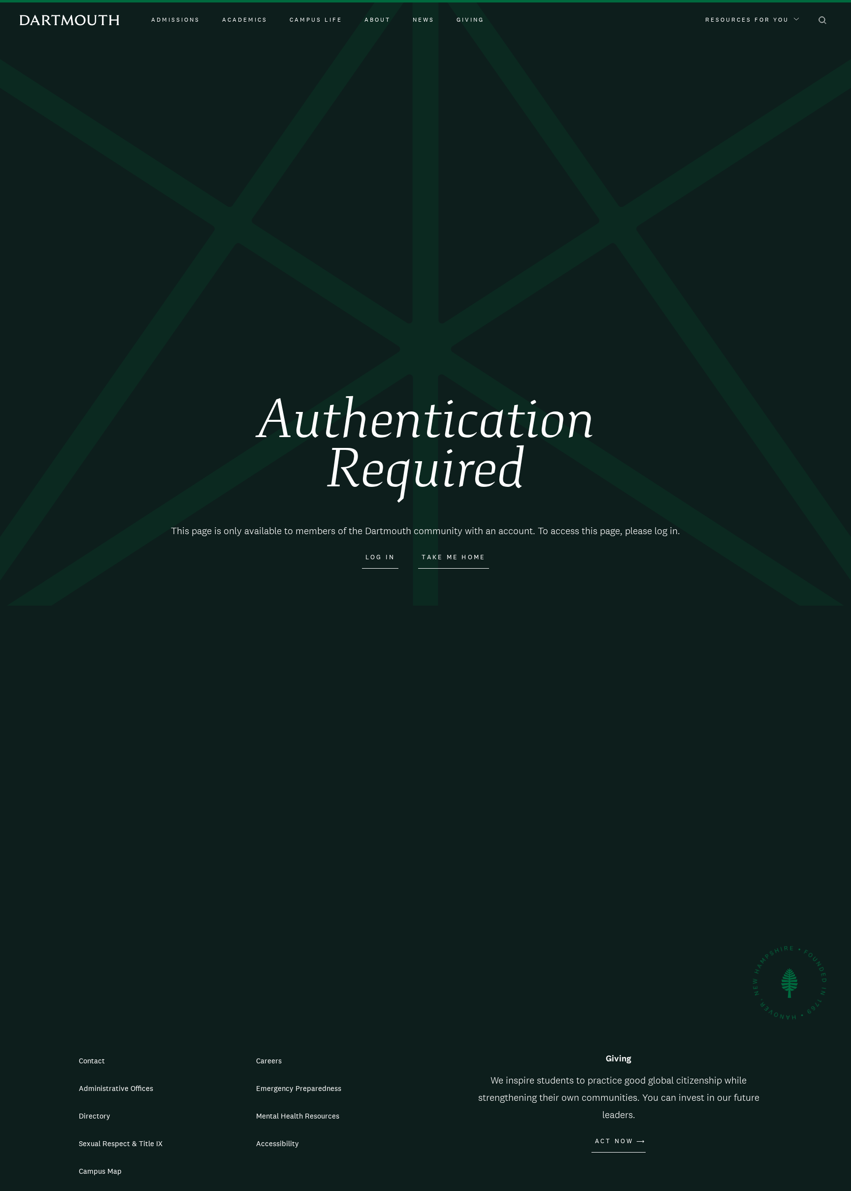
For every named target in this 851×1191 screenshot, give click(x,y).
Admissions (175, 20)
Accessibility (277, 1143)
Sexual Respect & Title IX (121, 1143)
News (423, 20)
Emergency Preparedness (298, 1088)
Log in (380, 557)
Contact (92, 1060)
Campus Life (316, 20)
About (377, 20)
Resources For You (747, 20)
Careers (269, 1060)
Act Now (614, 1141)
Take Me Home (454, 557)
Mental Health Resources (297, 1116)
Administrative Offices (116, 1088)
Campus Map (100, 1171)
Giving (470, 20)
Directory (94, 1116)
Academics (244, 20)
